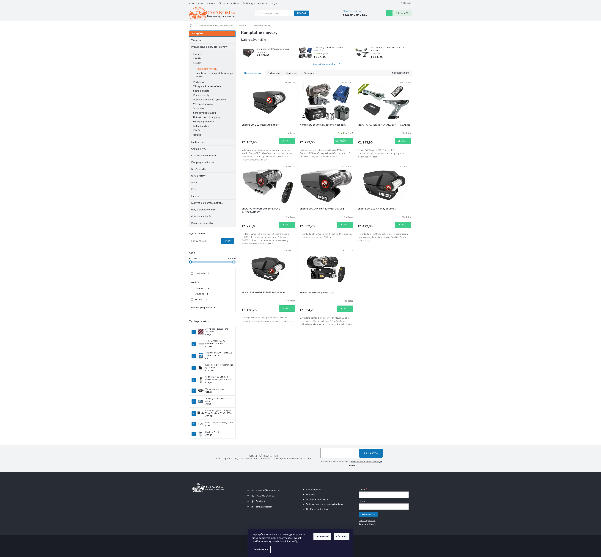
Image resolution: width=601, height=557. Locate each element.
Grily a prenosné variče (203, 209)
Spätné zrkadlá (201, 90)
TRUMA (201, 299)
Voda (194, 182)
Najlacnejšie (274, 73)
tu (297, 541)
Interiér (197, 58)
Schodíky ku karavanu (204, 112)
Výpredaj (196, 40)
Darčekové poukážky (202, 223)
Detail (285, 140)
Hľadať (301, 13)
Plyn (193, 189)
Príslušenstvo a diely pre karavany (209, 46)
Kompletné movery (206, 68)
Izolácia (197, 134)
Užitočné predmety (203, 121)
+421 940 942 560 (265, 495)
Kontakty (211, 3)
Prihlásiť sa (371, 453)
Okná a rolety (198, 175)
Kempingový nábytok (202, 162)
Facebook (260, 501)
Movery (197, 62)
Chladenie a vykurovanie (204, 155)
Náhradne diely (201, 126)
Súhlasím (341, 536)
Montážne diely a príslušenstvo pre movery (215, 75)
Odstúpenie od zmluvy (317, 509)
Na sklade (202, 273)
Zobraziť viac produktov (325, 64)
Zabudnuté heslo (367, 524)
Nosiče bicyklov (199, 169)
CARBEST (202, 288)
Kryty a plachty (201, 95)
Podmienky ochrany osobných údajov (260, 3)
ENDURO (201, 293)
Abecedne (309, 73)
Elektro (195, 196)
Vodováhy (198, 108)
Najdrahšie (291, 73)
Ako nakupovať (196, 3)
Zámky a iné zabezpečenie (207, 86)
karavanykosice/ (264, 506)
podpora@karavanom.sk (268, 490)
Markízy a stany (199, 142)
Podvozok (198, 82)
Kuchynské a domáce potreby (207, 202)
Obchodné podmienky (229, 3)
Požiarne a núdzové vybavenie (209, 99)
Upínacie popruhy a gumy (206, 117)
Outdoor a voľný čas (202, 216)
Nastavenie (261, 549)
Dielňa (196, 130)
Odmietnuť (322, 536)
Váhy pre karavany (203, 104)
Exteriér (197, 54)
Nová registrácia (367, 520)
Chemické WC (198, 148)
